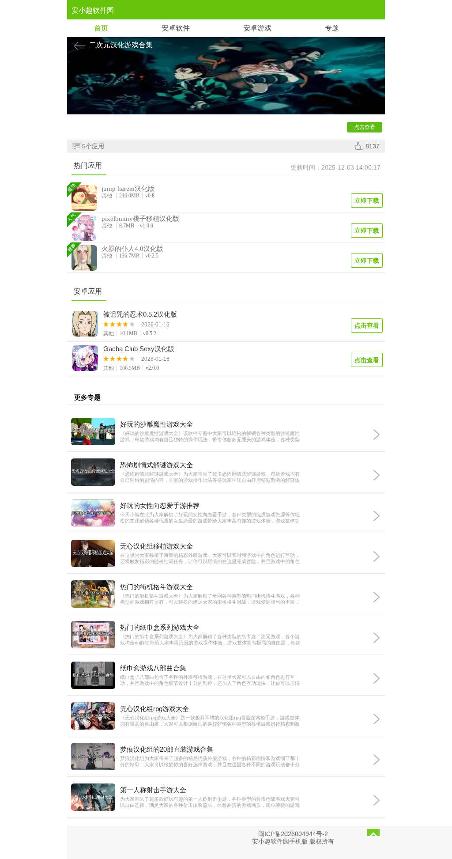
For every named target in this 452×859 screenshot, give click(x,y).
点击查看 (366, 325)
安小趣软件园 (93, 10)
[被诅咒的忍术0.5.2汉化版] (85, 325)
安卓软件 (176, 28)
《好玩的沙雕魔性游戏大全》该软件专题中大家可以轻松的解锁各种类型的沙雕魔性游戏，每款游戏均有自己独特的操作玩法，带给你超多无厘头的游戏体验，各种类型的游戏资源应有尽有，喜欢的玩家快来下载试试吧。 (210, 437)
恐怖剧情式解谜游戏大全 (156, 465)
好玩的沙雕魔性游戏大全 (156, 424)
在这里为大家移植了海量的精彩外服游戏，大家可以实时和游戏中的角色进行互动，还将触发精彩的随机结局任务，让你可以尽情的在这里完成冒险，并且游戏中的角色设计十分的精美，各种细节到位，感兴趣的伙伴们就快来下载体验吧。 (210, 558)
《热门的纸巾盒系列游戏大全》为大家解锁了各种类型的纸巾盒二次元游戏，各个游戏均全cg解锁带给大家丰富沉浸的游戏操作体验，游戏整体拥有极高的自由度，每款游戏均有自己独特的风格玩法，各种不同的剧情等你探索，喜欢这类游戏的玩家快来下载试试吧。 (210, 640)
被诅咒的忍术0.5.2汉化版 (140, 314)
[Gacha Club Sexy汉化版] (85, 359)
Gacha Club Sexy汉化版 (138, 348)
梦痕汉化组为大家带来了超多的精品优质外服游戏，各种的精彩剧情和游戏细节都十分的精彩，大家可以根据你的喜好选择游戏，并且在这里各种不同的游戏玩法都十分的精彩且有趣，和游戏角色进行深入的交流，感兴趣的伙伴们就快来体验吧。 (210, 762)
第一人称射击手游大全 (153, 790)
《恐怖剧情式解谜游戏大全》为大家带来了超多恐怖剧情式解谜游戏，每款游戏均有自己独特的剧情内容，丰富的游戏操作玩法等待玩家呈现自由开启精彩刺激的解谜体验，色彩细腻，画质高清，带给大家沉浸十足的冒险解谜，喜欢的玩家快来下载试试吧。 (210, 477)
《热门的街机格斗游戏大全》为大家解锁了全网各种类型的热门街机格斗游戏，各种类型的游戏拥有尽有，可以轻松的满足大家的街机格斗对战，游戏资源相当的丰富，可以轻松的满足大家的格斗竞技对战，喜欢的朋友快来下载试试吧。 (210, 599)
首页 (101, 28)
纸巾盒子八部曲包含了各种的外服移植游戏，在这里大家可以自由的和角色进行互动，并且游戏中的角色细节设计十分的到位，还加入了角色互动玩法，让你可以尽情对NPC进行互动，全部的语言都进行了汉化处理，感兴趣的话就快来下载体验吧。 (210, 680)
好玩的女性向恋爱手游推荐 (160, 505)
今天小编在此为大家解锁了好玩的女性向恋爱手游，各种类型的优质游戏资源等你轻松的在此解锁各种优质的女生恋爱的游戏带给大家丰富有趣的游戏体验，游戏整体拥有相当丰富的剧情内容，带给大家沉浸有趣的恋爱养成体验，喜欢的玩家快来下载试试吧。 (210, 518)
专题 (332, 28)
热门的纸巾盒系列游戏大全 (160, 627)
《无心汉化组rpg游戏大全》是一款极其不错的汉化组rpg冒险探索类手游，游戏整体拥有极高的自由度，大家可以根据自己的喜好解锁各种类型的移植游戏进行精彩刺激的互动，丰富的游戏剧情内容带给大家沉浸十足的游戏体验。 (210, 721)
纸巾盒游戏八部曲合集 (153, 668)
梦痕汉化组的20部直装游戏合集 (166, 749)
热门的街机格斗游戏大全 (156, 586)
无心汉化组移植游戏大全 (156, 546)
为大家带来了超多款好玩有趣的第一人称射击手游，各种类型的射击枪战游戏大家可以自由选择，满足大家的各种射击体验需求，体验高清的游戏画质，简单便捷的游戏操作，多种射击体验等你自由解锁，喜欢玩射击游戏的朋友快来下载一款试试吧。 (210, 802)
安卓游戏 (257, 28)
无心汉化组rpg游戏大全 (154, 708)
